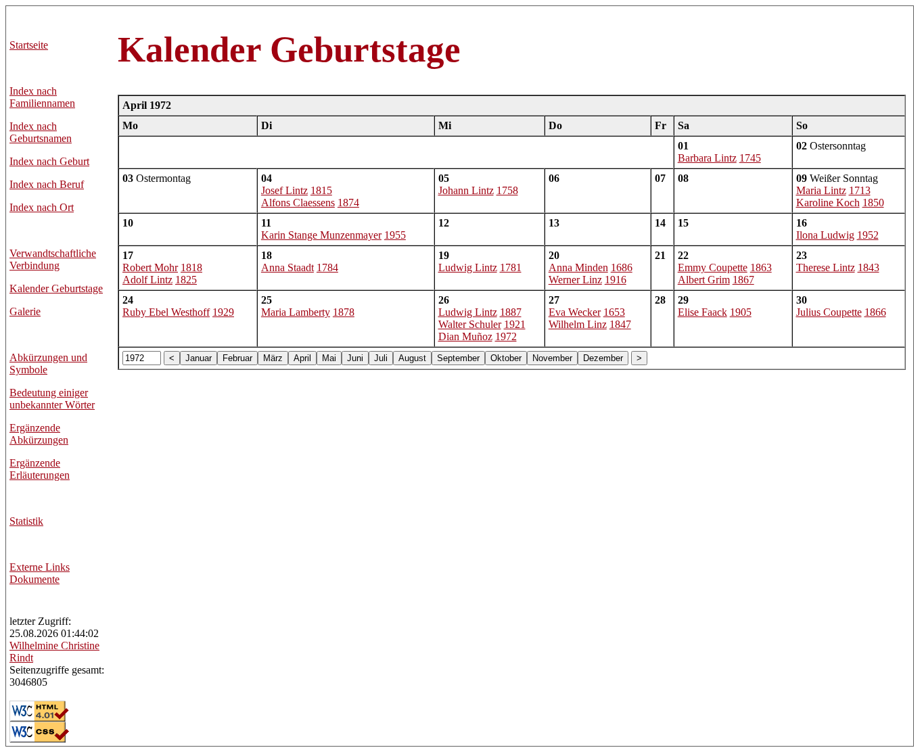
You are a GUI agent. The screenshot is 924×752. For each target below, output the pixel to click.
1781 (511, 267)
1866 (875, 312)
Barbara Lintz (707, 158)
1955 (395, 235)
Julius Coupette (829, 312)
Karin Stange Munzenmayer (321, 235)
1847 (620, 324)
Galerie (25, 311)
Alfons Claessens (298, 202)
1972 (506, 336)
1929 (223, 312)
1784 (327, 267)
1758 (507, 190)
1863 (761, 267)
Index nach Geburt (49, 161)
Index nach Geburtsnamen (40, 132)
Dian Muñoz (465, 336)
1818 (191, 267)
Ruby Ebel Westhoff (166, 312)
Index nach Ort (41, 207)
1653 (614, 312)
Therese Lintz (825, 267)
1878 (343, 312)
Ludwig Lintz (467, 267)
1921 (515, 324)
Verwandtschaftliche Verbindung (52, 259)
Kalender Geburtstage (56, 288)
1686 (621, 267)
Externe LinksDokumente (39, 573)
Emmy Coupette (712, 267)
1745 (750, 158)
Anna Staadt (287, 267)
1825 (186, 279)
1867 (743, 279)
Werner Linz (575, 279)
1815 (321, 190)
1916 (615, 279)
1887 (511, 312)
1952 (868, 235)
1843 (868, 267)
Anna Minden (578, 267)
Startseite (28, 45)
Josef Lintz (284, 190)
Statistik (26, 521)
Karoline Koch (828, 202)
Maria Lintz (821, 190)
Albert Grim (704, 279)
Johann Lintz (466, 190)
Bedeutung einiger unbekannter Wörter (52, 398)
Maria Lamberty (295, 312)
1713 (860, 190)
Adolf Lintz (147, 279)
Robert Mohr (150, 267)
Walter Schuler (469, 324)
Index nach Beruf (46, 184)
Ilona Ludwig (825, 235)
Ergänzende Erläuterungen (39, 469)
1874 (348, 202)
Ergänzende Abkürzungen (38, 434)
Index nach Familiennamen (42, 97)
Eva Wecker (575, 312)
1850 (873, 202)
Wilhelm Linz (578, 324)
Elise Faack (702, 312)
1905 (741, 312)
